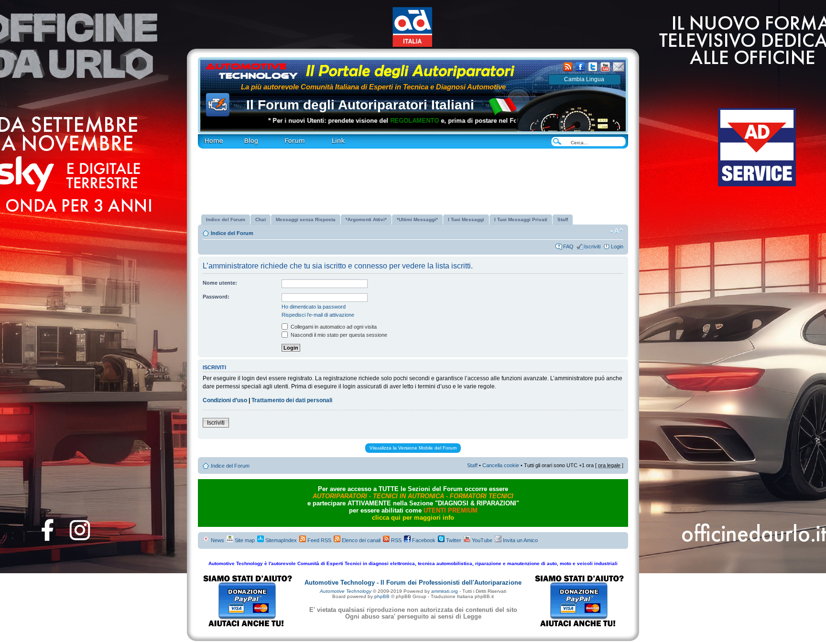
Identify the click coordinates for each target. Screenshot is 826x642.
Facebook (423, 540)
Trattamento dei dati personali (291, 400)
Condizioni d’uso (225, 400)
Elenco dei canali (360, 540)
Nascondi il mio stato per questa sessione (338, 335)
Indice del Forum (232, 233)
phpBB (382, 596)
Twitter (453, 540)
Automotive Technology (345, 591)
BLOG (236, 136)
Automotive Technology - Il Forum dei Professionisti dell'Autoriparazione (413, 582)
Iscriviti (592, 246)
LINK (321, 136)
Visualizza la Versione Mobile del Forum (413, 447)
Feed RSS (318, 540)
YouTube (481, 540)
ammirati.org (444, 591)
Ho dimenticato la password (314, 307)
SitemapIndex (280, 540)
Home (204, 136)
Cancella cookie (500, 465)
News (216, 540)
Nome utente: (220, 283)
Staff (472, 465)
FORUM (281, 136)
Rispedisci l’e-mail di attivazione (318, 315)
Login (617, 246)
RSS (396, 540)
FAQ (568, 246)
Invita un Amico (519, 540)
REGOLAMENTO (389, 120)
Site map (244, 540)
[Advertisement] (413, 177)
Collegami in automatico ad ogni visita (333, 327)
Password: (216, 297)
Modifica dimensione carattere (616, 231)
